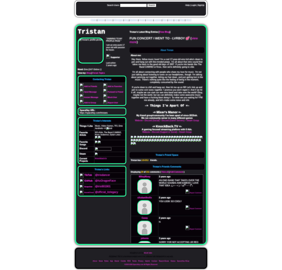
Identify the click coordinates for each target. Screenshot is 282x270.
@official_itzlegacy (106, 193)
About (188, 21)
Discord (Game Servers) (173, 122)
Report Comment (195, 194)
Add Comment (176, 173)
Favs (165, 21)
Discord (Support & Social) (164, 133)
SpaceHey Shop (183, 262)
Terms (134, 262)
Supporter (115, 59)
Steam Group (192, 122)
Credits (123, 262)
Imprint (147, 262)
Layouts (157, 21)
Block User (112, 99)
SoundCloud (89, 194)
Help (187, 6)
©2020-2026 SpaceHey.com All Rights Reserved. (141, 265)
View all (164, 173)
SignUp (201, 6)
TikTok (88, 176)
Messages (118, 21)
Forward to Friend (115, 93)
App (176, 21)
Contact (154, 262)
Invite (170, 21)
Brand (117, 262)
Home (93, 21)
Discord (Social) (152, 122)
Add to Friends (90, 88)
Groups (149, 21)
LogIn (193, 6)
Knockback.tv (101, 160)
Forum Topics (98, 74)
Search (152, 6)
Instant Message (91, 99)
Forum (142, 21)
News (101, 262)
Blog (126, 21)
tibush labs (148, 253)
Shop (182, 21)
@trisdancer (102, 176)
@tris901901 (102, 187)
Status (173, 262)
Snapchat (88, 188)
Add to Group (90, 104)
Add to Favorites (114, 88)
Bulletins (134, 21)
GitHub (88, 182)
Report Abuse (164, 262)
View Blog (164, 33)
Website (139, 122)
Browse (101, 21)
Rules (106, 262)
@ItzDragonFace (105, 182)
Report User (112, 104)
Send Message (90, 93)
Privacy (140, 262)
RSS (129, 262)
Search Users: (113, 6)
